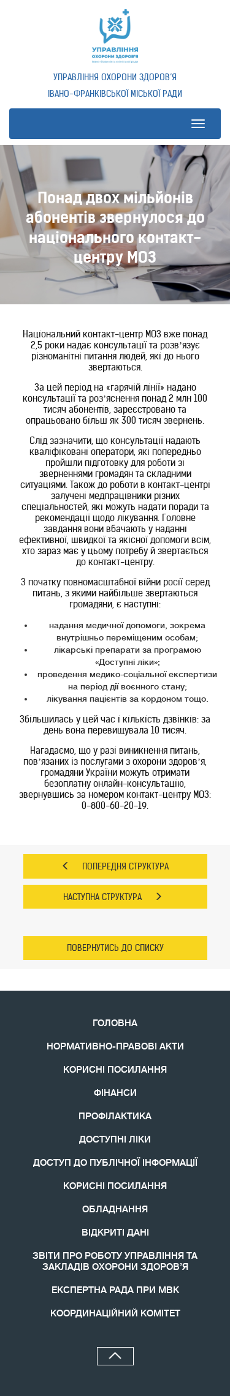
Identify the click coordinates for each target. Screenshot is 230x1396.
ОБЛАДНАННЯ (115, 1209)
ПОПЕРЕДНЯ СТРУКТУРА (125, 866)
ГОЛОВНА (115, 1023)
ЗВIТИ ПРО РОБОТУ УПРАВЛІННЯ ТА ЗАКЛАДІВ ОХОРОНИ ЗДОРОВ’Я (115, 1261)
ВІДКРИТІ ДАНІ (115, 1233)
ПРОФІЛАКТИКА (115, 1116)
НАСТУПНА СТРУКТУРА (102, 897)
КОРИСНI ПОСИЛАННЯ (115, 1186)
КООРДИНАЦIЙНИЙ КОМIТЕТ (115, 1313)
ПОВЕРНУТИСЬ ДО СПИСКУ (115, 947)
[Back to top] (115, 1356)
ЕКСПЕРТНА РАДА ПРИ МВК (115, 1290)
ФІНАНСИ (115, 1093)
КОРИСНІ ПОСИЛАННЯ (115, 1070)
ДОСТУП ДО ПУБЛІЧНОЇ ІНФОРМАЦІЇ (115, 1163)
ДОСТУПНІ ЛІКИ (115, 1140)
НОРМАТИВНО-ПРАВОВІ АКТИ (115, 1046)
